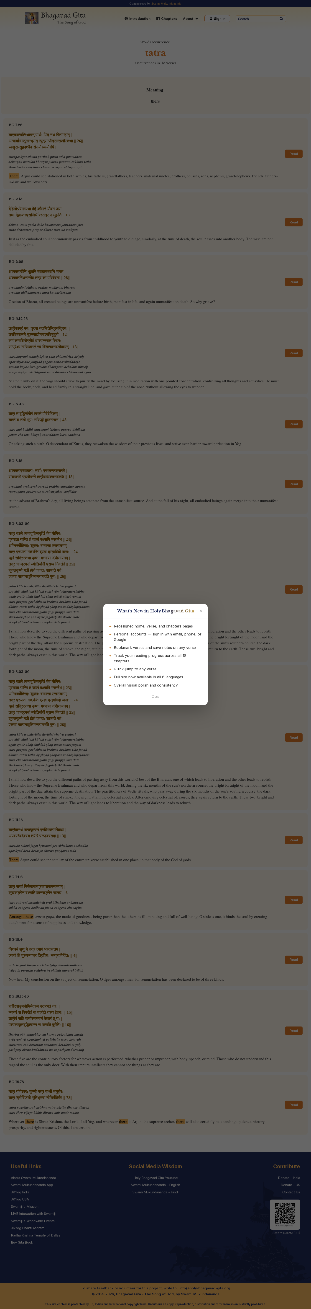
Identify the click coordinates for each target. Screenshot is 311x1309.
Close (155, 696)
